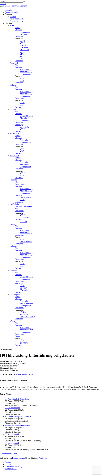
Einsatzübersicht (11, 12)
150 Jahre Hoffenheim (23, 206)
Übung (17, 336)
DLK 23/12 (24, 50)
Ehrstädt (13, 109)
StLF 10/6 (24, 288)
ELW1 (22, 41)
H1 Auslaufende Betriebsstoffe (17, 399)
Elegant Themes (18, 458)
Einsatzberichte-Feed (8, 454)
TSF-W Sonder (26, 197)
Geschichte (19, 61)
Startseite (8, 10)
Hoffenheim (14, 204)
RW (21, 56)
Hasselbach (14, 156)
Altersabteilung (26, 34)
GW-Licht (24, 290)
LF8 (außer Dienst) (27, 316)
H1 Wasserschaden (12, 408)
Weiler (12, 321)
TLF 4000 (24, 47)
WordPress (43, 458)
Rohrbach (13, 246)
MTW (22, 43)
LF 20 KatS (24, 127)
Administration (11, 469)
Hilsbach (13, 180)
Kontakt (8, 462)
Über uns (18, 30)
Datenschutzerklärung (13, 466)
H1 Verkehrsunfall (12, 443)
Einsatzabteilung (26, 69)
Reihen (12, 224)
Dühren (13, 85)
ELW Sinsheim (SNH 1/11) (23, 374)
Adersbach (14, 63)
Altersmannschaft (16, 19)
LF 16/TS (23, 222)
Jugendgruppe (25, 32)
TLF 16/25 (24, 45)
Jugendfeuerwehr (16, 21)
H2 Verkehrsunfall (12, 434)
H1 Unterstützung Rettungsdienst (18, 416)
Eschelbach (14, 133)
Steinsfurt (13, 270)
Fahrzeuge (19, 125)
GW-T (22, 58)
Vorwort (13, 17)
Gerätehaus (19, 36)
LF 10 (22, 52)
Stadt (12, 25)
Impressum (9, 464)
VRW (22, 54)
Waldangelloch (15, 294)
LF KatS (23, 312)
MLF (22, 81)
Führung (18, 28)
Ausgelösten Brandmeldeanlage (17, 425)
